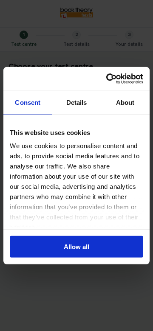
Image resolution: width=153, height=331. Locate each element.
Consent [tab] (27, 102)
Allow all (76, 246)
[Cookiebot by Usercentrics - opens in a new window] (108, 78)
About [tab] (125, 102)
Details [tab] (76, 102)
